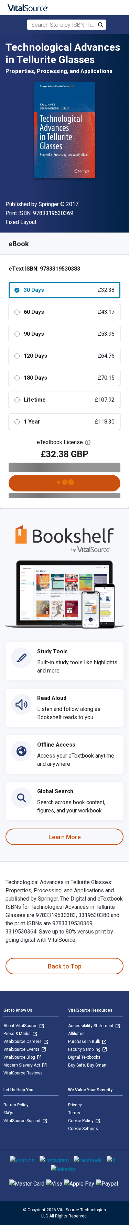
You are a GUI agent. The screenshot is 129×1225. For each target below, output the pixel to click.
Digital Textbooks (84, 1057)
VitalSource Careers (23, 1041)
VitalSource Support (22, 1120)
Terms (74, 1112)
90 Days (69, 334)
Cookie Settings (83, 1128)
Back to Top (65, 966)
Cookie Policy (81, 1120)
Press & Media (17, 1033)
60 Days (69, 312)
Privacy (75, 1105)
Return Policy (16, 1105)
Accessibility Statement (91, 1025)
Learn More (65, 837)
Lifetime (69, 399)
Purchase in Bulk (84, 1041)
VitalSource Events (22, 1049)
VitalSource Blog (19, 1057)
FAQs (8, 1112)
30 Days (69, 290)
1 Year (69, 421)
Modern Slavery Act (22, 1065)
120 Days (69, 356)
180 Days (69, 377)
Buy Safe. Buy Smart (87, 1065)
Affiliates (76, 1033)
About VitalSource (21, 1025)
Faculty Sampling (84, 1049)
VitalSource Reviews (23, 1073)
